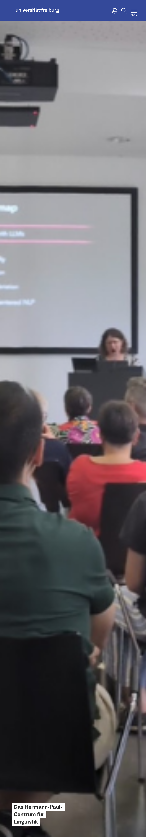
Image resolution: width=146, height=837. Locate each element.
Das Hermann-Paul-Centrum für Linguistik (38, 814)
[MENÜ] (134, 10)
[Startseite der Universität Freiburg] (37, 10)
